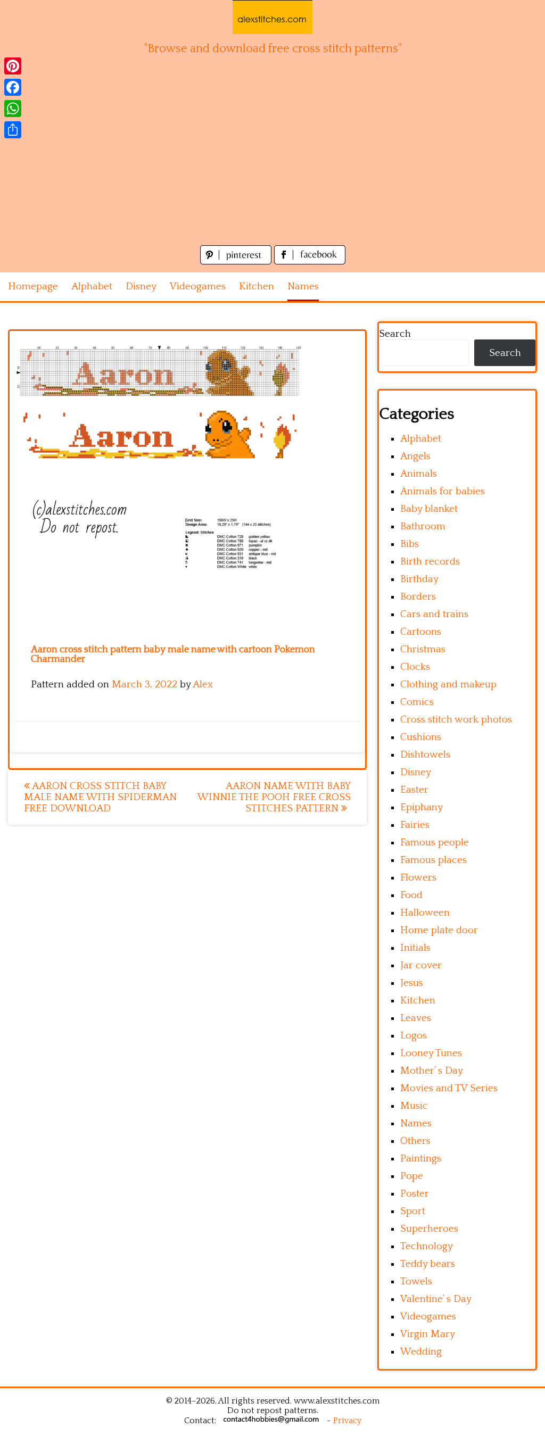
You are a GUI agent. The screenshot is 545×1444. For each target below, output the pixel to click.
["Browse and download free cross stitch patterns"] (272, 17)
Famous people (434, 842)
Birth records (430, 561)
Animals (418, 473)
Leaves (415, 1018)
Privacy (347, 1420)
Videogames (198, 286)
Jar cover (421, 965)
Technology (426, 1246)
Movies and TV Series (449, 1088)
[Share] (12, 129)
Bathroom (422, 526)
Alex (203, 684)
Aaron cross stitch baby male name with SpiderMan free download (100, 797)
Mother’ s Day (431, 1070)
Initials (415, 947)
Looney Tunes (431, 1053)
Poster (414, 1193)
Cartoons (420, 631)
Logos (413, 1035)
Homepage (33, 286)
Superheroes (429, 1228)
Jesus (411, 983)
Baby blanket (429, 508)
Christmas (422, 649)
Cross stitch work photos (456, 719)
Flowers (418, 877)
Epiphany (421, 807)
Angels (415, 456)
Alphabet (91, 286)
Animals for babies (442, 491)
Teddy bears (427, 1263)
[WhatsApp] (12, 108)
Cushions (420, 737)
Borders (418, 596)
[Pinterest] (12, 66)
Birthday (419, 579)
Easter (414, 789)
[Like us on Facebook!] (309, 261)
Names (303, 286)
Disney (141, 286)
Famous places (433, 860)
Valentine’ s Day (436, 1299)
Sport (412, 1211)
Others (415, 1141)
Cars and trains (434, 614)
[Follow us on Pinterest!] (237, 261)
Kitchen (256, 286)
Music (414, 1105)
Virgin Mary (427, 1334)
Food (411, 895)
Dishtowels (425, 754)
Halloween (425, 912)
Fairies (415, 825)
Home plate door (439, 930)
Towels (416, 1281)
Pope (411, 1176)
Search (395, 333)
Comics (417, 702)
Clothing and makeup (448, 684)
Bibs (409, 544)
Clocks (415, 667)
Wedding (421, 1351)
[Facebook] (12, 87)
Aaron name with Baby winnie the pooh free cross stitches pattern (274, 797)
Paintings (420, 1158)
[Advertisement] (272, 162)
